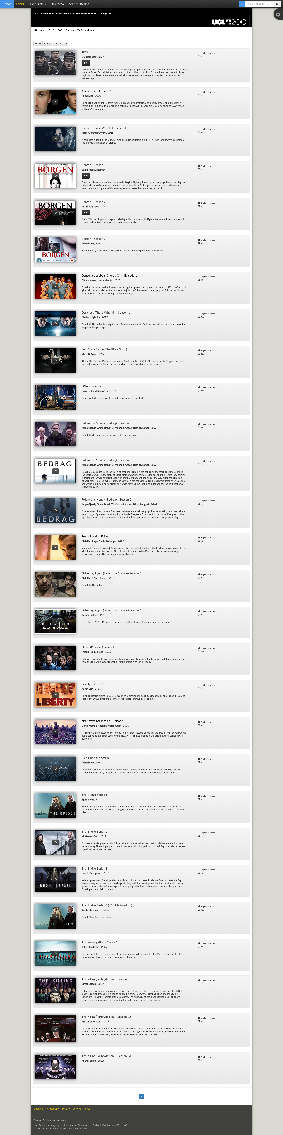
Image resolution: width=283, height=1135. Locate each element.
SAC (60, 30)
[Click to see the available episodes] (55, 63)
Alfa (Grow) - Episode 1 (97, 91)
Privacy (66, 1108)
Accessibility (53, 1108)
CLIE (51, 30)
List (39, 43)
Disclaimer (38, 1108)
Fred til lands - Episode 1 (98, 536)
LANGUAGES (37, 4)
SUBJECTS (57, 4)
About (87, 1108)
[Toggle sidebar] (279, 15)
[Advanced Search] (242, 4)
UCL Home (39, 30)
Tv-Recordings (85, 30)
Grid (48, 43)
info (86, 63)
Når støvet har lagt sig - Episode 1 (103, 721)
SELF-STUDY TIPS (79, 4)
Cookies (77, 1108)
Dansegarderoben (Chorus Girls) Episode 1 (109, 275)
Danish (70, 30)
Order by (58, 43)
